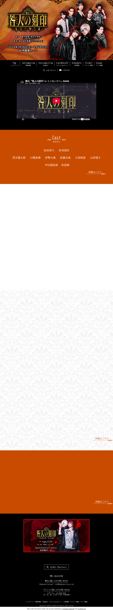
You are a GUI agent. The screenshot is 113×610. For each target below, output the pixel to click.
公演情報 (66, 601)
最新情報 (38, 601)
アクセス (76, 320)
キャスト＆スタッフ (56, 601)
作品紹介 (45, 601)
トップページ (30, 601)
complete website (68, 609)
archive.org (82, 609)
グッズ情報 (84, 601)
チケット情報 (75, 601)
